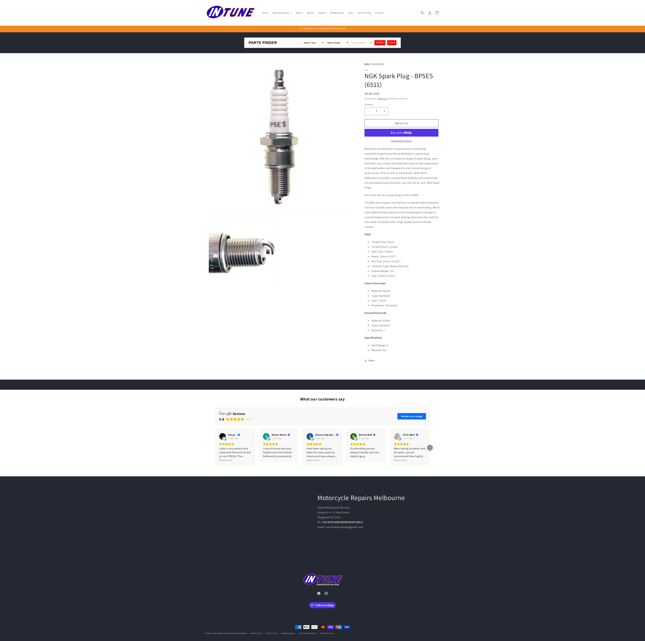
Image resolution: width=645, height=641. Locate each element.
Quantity (368, 104)
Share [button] (371, 360)
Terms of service (327, 633)
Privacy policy (272, 633)
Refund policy (256, 633)
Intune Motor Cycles (220, 633)
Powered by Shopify (238, 633)
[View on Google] (222, 436)
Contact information (307, 633)
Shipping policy (288, 633)
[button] (282, 12)
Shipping (381, 98)
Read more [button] (269, 460)
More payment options (401, 140)
